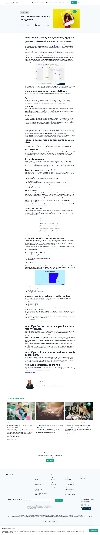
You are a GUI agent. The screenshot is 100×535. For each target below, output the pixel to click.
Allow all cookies (93, 530)
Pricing (42, 2)
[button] (35, 2)
